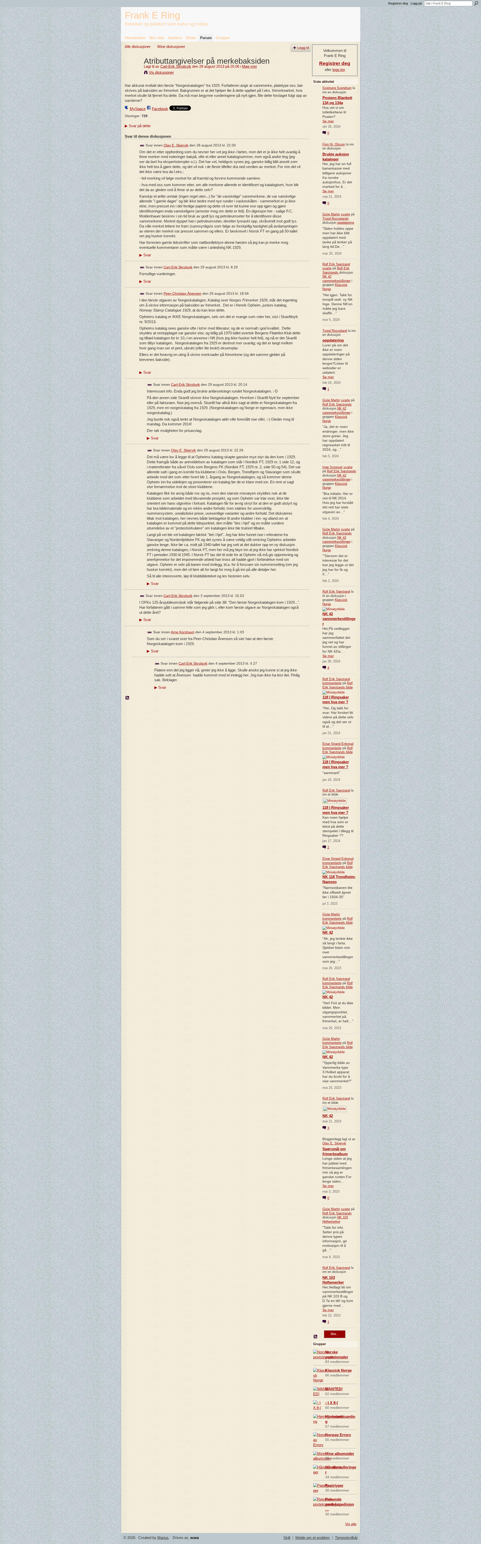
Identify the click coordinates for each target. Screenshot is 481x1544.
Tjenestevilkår (346, 1538)
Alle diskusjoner (138, 46)
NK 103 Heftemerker (335, 1219)
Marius (163, 1538)
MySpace (138, 109)
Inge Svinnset (332, 467)
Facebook (160, 109)
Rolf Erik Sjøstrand (336, 264)
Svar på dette (138, 126)
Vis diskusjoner (161, 72)
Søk (476, 3)
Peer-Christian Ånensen (182, 293)
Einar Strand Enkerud (337, 744)
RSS (127, 698)
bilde (349, 687)
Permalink (142, 145)
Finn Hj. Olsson (333, 144)
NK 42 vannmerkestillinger (336, 279)
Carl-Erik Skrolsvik (175, 66)
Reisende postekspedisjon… (339, 1504)
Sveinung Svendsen (336, 88)
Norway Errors (338, 1435)
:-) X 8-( (331, 1403)
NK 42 (327, 932)
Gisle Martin (331, 214)
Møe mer (249, 66)
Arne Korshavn (182, 632)
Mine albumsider (339, 1453)
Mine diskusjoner (171, 46)
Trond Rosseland (334, 331)
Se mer (328, 121)
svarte (345, 214)
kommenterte (331, 683)
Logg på (416, 3)
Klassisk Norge (338, 1370)
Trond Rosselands (335, 218)
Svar (145, 255)
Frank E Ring (152, 15)
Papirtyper (334, 1485)
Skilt (286, 1538)
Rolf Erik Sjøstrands (335, 270)
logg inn (338, 69)
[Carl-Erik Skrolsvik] (133, 70)
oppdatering (345, 222)
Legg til (303, 48)
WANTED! (334, 1389)
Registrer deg (398, 3)
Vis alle (350, 1524)
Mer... (335, 1334)
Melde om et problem (312, 1538)
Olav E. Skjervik (176, 145)
